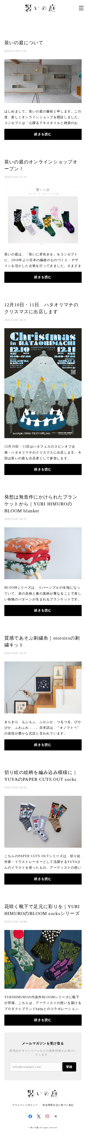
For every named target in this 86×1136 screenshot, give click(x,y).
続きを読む (43, 134)
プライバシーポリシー (25, 1105)
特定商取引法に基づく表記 (58, 1105)
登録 (69, 1066)
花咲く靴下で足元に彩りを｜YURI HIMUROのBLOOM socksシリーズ (42, 910)
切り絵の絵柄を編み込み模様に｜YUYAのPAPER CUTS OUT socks (41, 776)
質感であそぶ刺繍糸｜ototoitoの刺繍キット (42, 641)
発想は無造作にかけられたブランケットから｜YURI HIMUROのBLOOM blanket (41, 503)
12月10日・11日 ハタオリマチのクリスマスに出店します (41, 308)
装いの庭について (23, 42)
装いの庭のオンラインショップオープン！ (41, 165)
